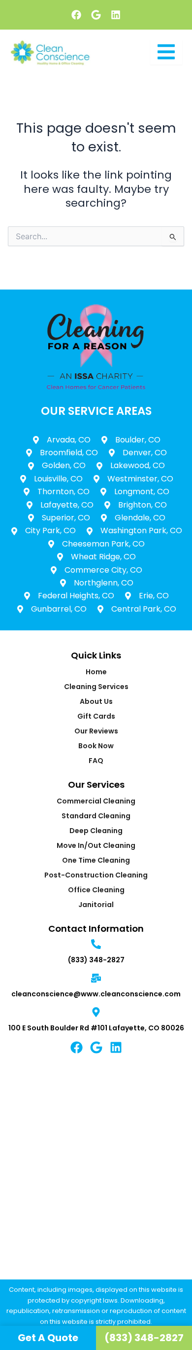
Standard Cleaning (96, 816)
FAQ (96, 761)
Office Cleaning (96, 890)
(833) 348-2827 (96, 960)
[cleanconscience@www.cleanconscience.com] (96, 979)
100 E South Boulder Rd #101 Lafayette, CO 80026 (96, 1028)
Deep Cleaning (96, 831)
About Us (96, 701)
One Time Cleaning (96, 860)
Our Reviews (96, 731)
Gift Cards (96, 716)
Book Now (96, 746)
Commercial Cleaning (96, 801)
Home (96, 672)
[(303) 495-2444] (96, 944)
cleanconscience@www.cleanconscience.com (96, 994)
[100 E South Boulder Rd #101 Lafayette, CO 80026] (96, 1013)
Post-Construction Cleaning (96, 875)
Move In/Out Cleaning (96, 845)
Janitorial (96, 905)
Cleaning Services (96, 687)
